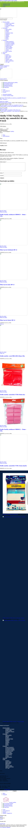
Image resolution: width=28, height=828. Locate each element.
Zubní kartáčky (8, 51)
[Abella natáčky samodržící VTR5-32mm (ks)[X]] (13, 460)
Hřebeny (7, 30)
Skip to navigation (4, 0)
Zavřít (1, 816)
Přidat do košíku (4, 130)
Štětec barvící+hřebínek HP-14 (8, 250)
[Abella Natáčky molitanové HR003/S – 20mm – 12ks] (13, 209)
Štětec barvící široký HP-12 (7, 320)
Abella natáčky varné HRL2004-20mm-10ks (12, 356)
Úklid (4, 53)
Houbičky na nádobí (9, 23)
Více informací (3, 827)
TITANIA (5, 52)
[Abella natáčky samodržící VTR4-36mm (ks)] (13, 389)
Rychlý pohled (3, 210)
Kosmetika (5, 28)
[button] (3, 212)
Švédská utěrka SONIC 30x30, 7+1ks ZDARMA (13, 721)
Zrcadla (7, 50)
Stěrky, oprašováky (9, 60)
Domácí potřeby (6, 22)
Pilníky (6, 37)
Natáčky (7, 35)
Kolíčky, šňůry (8, 24)
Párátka (7, 26)
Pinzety (7, 39)
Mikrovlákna (8, 57)
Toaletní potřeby (8, 47)
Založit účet (2, 823)
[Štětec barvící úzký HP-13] (13, 279)
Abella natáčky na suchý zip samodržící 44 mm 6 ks (11, 106)
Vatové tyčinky (8, 48)
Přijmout (8, 827)
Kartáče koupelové (9, 41)
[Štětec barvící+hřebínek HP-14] (13, 244)
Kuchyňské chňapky (9, 25)
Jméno (2, 173)
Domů (1, 102)
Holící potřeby (8, 29)
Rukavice (7, 58)
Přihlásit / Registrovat (7, 813)
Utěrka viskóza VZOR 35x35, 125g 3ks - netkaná (13, 618)
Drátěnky (7, 54)
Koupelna (5, 40)
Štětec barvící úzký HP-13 (7, 284)
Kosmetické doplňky (9, 42)
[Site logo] (8, 17)
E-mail (2, 175)
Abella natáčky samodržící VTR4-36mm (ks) (10, 111)
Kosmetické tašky (9, 33)
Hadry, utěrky (8, 56)
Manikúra (7, 34)
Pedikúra (7, 36)
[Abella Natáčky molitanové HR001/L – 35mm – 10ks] (13, 424)
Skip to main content (12, 0)
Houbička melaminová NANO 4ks (10, 514)
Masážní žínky (8, 46)
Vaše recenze (3, 161)
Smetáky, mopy (8, 59)
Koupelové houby (9, 45)
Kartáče (7, 31)
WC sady (7, 62)
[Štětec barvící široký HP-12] (13, 315)
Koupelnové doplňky (10, 43)
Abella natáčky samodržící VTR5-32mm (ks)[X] (13, 465)
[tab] (4, 135)
